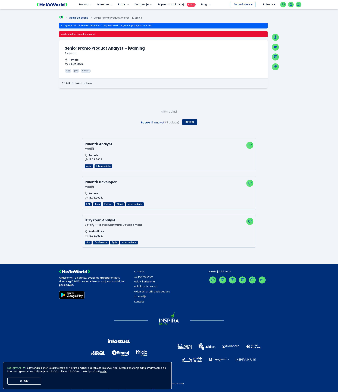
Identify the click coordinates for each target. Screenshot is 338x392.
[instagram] (222, 279)
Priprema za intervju (172, 4)
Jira (88, 242)
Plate (121, 4)
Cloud (120, 204)
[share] (275, 66)
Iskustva (103, 4)
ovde (103, 371)
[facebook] (275, 37)
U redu (24, 381)
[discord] (252, 279)
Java (97, 204)
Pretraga (189, 121)
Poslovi (83, 4)
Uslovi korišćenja (144, 281)
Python (108, 204)
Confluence (101, 242)
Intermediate (103, 166)
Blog (204, 4)
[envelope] (262, 279)
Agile (89, 166)
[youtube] (232, 279)
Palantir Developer (101, 182)
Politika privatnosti (146, 286)
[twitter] (275, 47)
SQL (88, 204)
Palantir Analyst (98, 144)
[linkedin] (275, 56)
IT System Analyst (100, 220)
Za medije (140, 296)
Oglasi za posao (78, 18)
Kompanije (141, 4)
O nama (139, 271)
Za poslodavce (243, 4)
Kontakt (139, 301)
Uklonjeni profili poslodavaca (152, 291)
